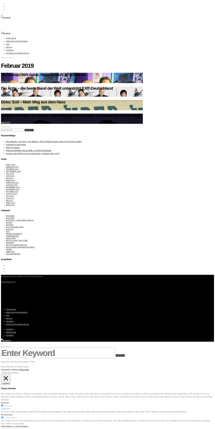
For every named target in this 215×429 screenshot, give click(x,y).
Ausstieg (10, 218)
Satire (9, 249)
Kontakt (10, 329)
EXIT (8, 44)
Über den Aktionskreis (17, 41)
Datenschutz (24, 369)
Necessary (8, 406)
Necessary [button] (5, 402)
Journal (10, 50)
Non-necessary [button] (7, 414)
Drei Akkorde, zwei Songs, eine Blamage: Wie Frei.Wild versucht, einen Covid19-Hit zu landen (43, 141)
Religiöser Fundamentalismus (20, 247)
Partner (10, 243)
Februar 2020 (12, 167)
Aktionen (10, 216)
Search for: (6, 127)
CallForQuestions (15, 227)
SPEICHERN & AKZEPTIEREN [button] (14, 426)
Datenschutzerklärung (17, 53)
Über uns (10, 252)
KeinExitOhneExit (14, 234)
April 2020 (10, 165)
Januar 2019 (11, 185)
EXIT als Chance (13, 147)
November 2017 (13, 189)
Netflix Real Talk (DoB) (17, 240)
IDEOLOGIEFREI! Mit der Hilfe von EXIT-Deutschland (28, 150)
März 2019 (10, 180)
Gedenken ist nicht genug (16, 144)
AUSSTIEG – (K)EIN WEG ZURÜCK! (20, 220)
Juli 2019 (10, 174)
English (9, 229)
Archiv (9, 47)
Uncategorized (13, 254)
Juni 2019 (10, 176)
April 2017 (10, 203)
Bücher (9, 225)
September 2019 (13, 171)
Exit (8, 231)
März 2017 (10, 205)
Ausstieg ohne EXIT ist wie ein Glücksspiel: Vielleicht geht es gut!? (32, 153)
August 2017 (11, 194)
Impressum (11, 332)
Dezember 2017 (13, 187)
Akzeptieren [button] (6, 369)
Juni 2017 (10, 198)
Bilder (9, 222)
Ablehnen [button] (15, 369)
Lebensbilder (12, 236)
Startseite (11, 38)
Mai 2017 (9, 200)
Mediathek (11, 238)
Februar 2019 (12, 182)
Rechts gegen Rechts (16, 245)
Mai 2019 (9, 178)
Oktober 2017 (12, 191)
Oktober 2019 (12, 169)
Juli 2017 (10, 196)
